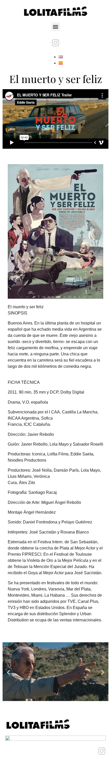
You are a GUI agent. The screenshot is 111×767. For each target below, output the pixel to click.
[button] (55, 26)
